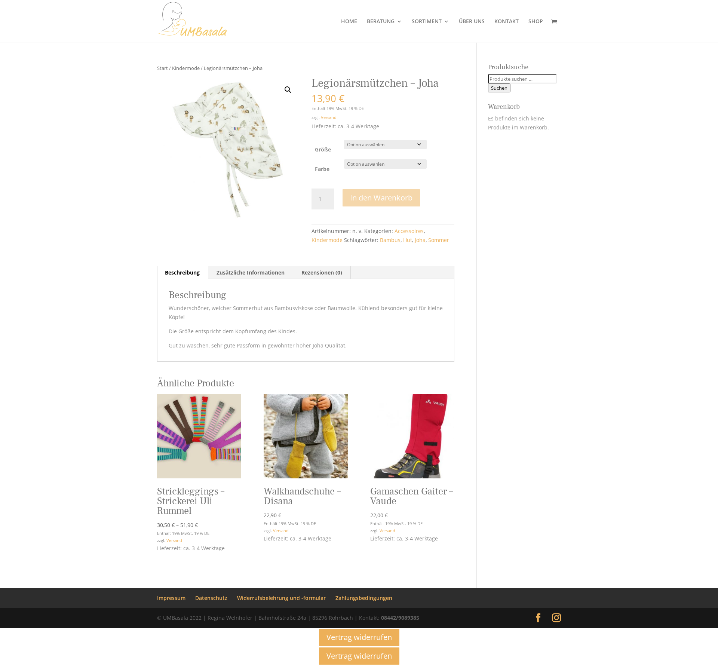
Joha (420, 239)
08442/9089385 (400, 617)
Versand (329, 117)
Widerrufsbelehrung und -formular (281, 597)
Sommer (438, 239)
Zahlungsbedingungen (363, 597)
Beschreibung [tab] (182, 272)
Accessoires (409, 231)
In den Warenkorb (381, 198)
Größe (323, 149)
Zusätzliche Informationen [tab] (251, 272)
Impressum (171, 597)
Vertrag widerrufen (359, 637)
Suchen (499, 88)
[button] (288, 89)
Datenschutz (211, 597)
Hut (407, 239)
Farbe (322, 168)
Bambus (390, 239)
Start (162, 68)
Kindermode (186, 68)
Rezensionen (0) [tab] (321, 272)
